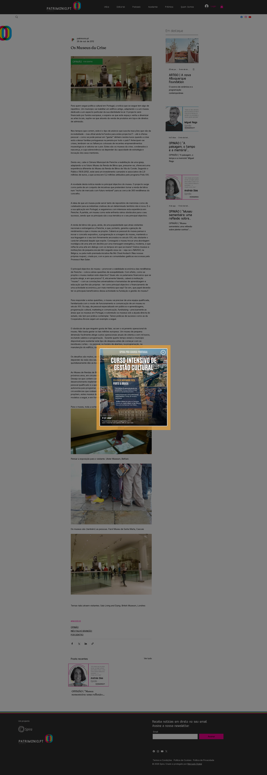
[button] (163, 352)
